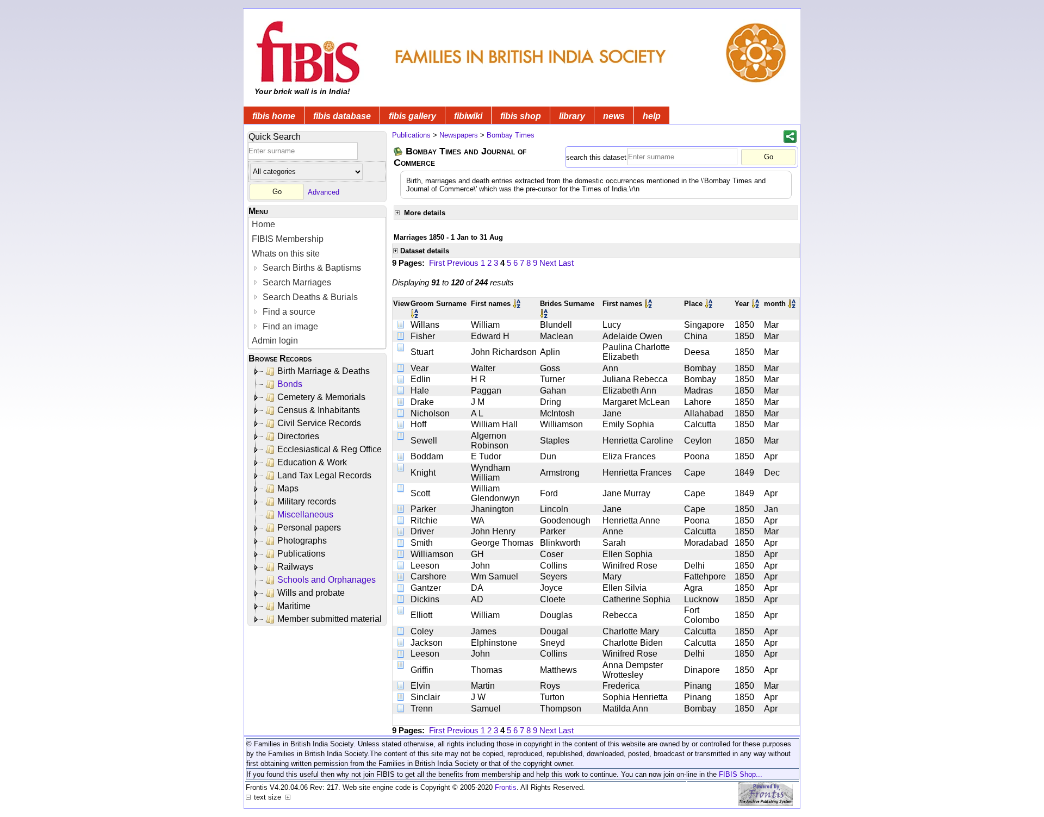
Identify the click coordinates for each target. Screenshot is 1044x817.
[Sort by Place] (709, 304)
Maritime (293, 605)
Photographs (302, 540)
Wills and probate (311, 592)
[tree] (318, 495)
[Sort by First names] (518, 304)
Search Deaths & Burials (309, 297)
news (614, 116)
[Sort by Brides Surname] (545, 313)
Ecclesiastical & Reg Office (329, 449)
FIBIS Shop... (740, 774)
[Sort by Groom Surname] (415, 313)
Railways (295, 566)
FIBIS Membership (288, 239)
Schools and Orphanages (326, 579)
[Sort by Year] (756, 304)
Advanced (323, 192)
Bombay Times (511, 135)
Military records (306, 501)
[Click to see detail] (401, 324)
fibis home (273, 116)
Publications (301, 553)
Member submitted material (329, 618)
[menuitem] (317, 224)
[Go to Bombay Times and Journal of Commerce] (398, 151)
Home (263, 224)
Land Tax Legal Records (324, 475)
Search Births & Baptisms (310, 267)
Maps (288, 488)
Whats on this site (286, 253)
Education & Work (312, 462)
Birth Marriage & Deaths (323, 371)
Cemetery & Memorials (321, 397)
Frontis (506, 787)
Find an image (289, 326)
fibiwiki (468, 116)
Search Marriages (295, 282)
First (437, 262)
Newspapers (458, 135)
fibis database (342, 116)
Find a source (287, 311)
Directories (298, 436)
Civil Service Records (319, 423)
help (652, 116)
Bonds (289, 384)
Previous (462, 262)
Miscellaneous (305, 514)
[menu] (317, 283)
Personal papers (309, 527)
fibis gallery (412, 116)
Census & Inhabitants (318, 410)
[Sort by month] (793, 304)
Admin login (275, 340)
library (572, 116)
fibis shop (520, 116)
